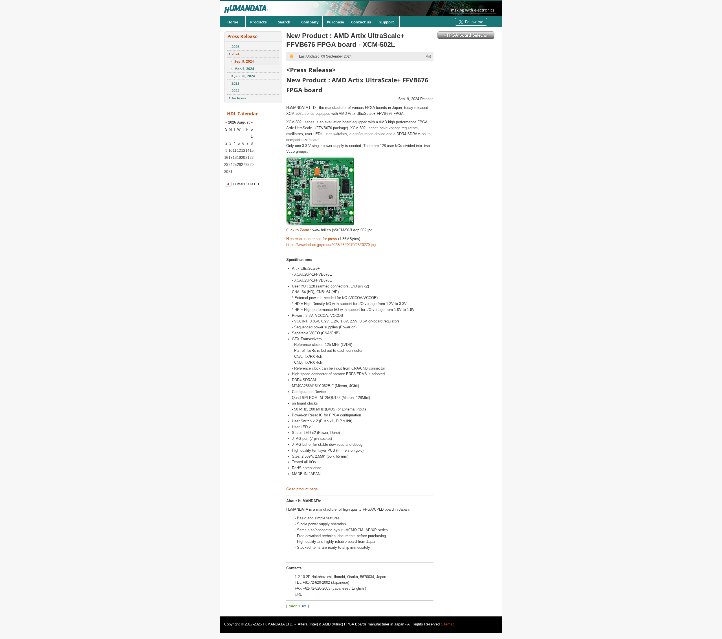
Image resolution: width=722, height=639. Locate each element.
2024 (235, 54)
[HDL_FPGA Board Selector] (465, 38)
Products (258, 22)
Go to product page (302, 489)
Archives (239, 98)
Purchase (335, 22)
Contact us (361, 22)
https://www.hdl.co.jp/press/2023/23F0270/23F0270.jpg (331, 245)
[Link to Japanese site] (256, 186)
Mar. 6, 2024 (244, 68)
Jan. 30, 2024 (244, 76)
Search (284, 22)
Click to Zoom (297, 230)
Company (309, 22)
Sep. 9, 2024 (244, 61)
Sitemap (447, 624)
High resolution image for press (311, 239)
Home (232, 22)
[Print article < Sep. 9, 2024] (428, 57)
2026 (235, 46)
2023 (235, 83)
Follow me (474, 22)
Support (386, 22)
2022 (235, 90)
